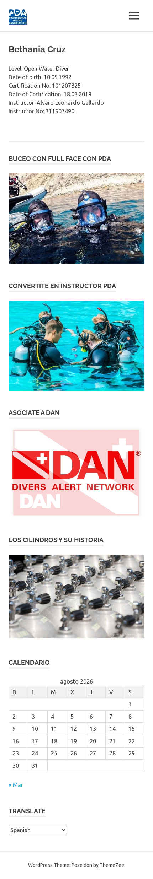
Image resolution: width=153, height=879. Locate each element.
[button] (76, 218)
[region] (76, 218)
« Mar (16, 785)
